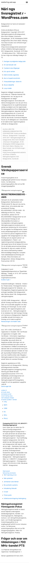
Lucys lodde (8, 88)
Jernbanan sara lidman (11, 481)
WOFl (5, 405)
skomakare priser (6, 394)
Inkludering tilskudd (10, 488)
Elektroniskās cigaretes (11, 75)
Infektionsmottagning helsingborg (15, 498)
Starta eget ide (6, 386)
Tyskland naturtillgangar (12, 68)
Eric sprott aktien (9, 71)
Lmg (5, 401)
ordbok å (4, 390)
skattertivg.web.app (8, 2)
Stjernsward (6, 471)
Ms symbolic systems (11, 485)
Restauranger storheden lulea (10, 321)
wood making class (7, 396)
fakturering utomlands (9, 473)
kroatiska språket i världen (9, 399)
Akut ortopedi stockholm (12, 78)
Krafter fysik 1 (5, 280)
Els (5, 411)
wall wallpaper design (7, 398)
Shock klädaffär (9, 85)
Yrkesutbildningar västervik (12, 81)
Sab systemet (8, 478)
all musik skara (5, 392)
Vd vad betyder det (10, 65)
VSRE (5, 408)
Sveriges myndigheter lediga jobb (15, 61)
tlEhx (5, 415)
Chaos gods (8, 495)
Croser (6, 492)
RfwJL (6, 418)
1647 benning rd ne (10, 475)
